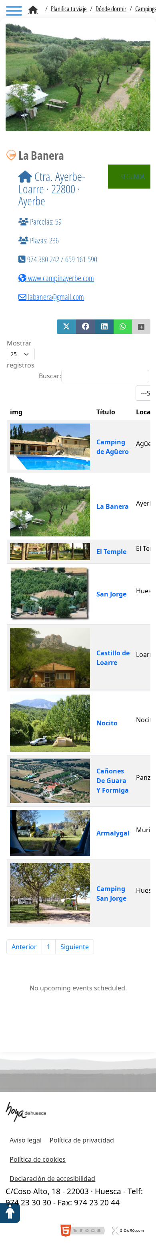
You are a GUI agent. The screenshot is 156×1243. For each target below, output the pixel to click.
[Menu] (14, 12)
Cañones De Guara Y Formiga (112, 781)
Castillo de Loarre (113, 658)
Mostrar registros (20, 354)
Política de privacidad (82, 1140)
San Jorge (111, 594)
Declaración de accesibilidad (52, 1178)
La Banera (112, 506)
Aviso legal (26, 1140)
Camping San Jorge (111, 893)
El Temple (111, 551)
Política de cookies (38, 1159)
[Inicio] (33, 10)
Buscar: (50, 375)
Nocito (107, 723)
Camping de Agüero (112, 447)
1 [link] (48, 946)
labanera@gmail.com (56, 296)
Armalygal (113, 833)
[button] (66, 326)
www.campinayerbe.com (60, 278)
